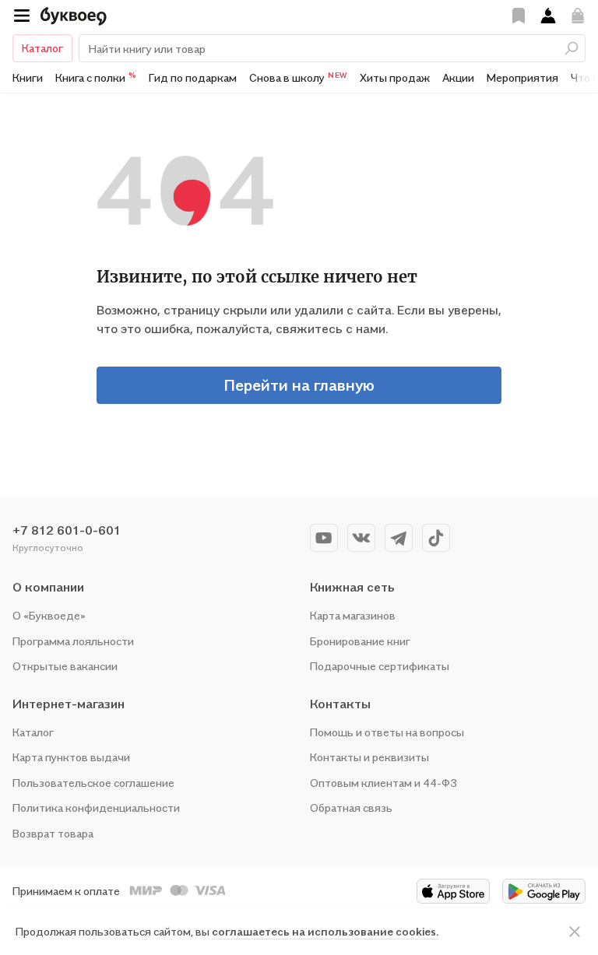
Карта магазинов (353, 615)
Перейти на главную (299, 385)
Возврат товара (52, 833)
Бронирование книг (360, 641)
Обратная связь (351, 807)
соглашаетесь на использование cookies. (325, 931)
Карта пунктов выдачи (71, 757)
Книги (27, 77)
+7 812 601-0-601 (66, 530)
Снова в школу (297, 77)
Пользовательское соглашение (93, 782)
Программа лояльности (73, 641)
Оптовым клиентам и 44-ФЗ (383, 782)
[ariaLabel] (575, 932)
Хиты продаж (395, 77)
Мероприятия (522, 77)
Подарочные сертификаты (379, 665)
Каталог (42, 47)
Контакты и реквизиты (369, 757)
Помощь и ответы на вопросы (387, 732)
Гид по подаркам (193, 77)
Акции (458, 77)
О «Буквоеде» (49, 615)
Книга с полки (95, 77)
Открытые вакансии (65, 665)
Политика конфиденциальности (96, 807)
